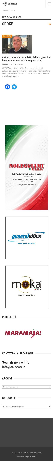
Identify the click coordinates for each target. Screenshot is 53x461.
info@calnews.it (13, 367)
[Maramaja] (23, 334)
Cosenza (7, 36)
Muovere (33, 457)
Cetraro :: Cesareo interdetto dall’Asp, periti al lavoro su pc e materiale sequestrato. (26, 59)
